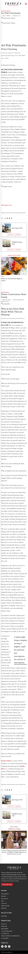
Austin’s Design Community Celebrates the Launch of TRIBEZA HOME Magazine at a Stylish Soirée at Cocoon (14, 852)
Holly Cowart (6, 15)
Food (2, 276)
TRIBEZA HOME (14, 829)
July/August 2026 (17, 228)
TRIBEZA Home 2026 (17, 243)
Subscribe (17, 234)
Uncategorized (5, 11)
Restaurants (5, 292)
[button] (2, 266)
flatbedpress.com (6, 205)
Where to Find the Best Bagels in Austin (11, 280)
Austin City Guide (14, 255)
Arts (2, 865)
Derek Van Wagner (8, 870)
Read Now (10, 234)
